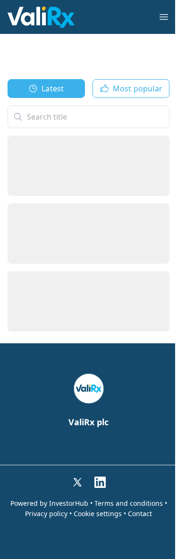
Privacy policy (46, 514)
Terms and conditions (128, 503)
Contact (140, 514)
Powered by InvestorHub (49, 503)
